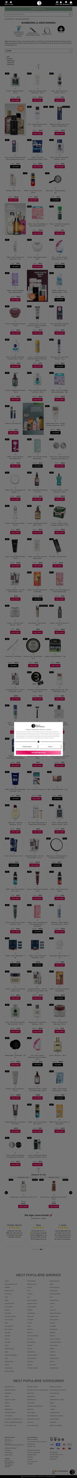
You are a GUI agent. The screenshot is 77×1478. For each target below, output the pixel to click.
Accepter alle (38, 753)
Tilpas (50, 747)
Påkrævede (27, 747)
